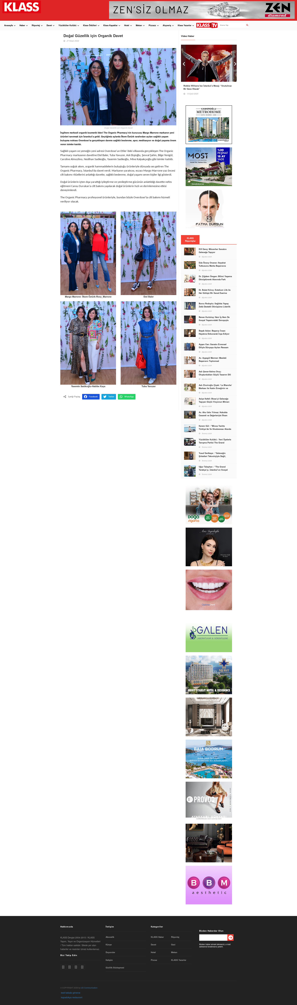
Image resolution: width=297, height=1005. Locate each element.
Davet (49, 25)
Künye (109, 944)
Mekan (139, 25)
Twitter (111, 396)
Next (234, 63)
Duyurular (110, 952)
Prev (183, 63)
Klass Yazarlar (184, 25)
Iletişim (109, 960)
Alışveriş (167, 25)
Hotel (126, 25)
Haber (22, 25)
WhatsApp (129, 396)
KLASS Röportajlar (190, 239)
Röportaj (36, 25)
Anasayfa (8, 25)
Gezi (173, 944)
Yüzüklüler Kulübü (67, 25)
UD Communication (89, 987)
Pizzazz (152, 25)
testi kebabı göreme (70, 992)
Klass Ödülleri (90, 25)
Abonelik (110, 937)
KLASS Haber (157, 937)
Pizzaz (154, 960)
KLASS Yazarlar (178, 960)
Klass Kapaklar (110, 25)
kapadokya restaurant (71, 997)
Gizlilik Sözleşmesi (115, 967)
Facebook (93, 396)
